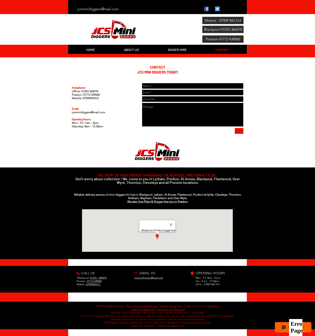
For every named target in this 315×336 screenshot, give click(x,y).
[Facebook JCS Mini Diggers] (206, 9)
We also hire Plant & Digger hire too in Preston (157, 201)
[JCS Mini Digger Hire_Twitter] (217, 9)
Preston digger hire (171, 306)
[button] (177, 49)
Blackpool (214, 306)
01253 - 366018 (98, 277)
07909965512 (93, 284)
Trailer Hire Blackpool (143, 309)
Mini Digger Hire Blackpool (142, 306)
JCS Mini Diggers (114, 306)
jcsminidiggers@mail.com (88, 112)
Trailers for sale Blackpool (170, 309)
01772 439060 (94, 281)
